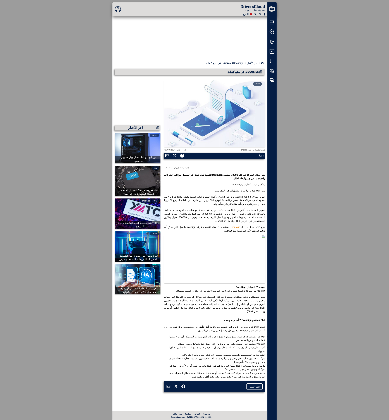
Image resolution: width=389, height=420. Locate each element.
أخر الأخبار (252, 63)
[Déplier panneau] (118, 9)
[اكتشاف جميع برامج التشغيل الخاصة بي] (272, 31)
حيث (181, 414)
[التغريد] (260, 14)
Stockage (146, 201)
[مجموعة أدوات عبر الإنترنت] (272, 70)
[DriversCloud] (272, 9)
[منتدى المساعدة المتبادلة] (272, 80)
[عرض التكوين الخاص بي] (272, 41)
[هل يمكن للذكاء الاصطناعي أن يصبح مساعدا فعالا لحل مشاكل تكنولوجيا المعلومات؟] (137, 279)
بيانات (174, 414)
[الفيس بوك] (264, 14)
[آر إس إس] (255, 14)
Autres (227, 63)
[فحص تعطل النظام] (272, 61)
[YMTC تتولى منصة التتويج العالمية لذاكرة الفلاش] (137, 213)
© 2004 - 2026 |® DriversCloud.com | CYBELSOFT (191, 417)
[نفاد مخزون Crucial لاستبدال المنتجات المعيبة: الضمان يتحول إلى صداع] (137, 180)
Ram (155, 168)
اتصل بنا (188, 414)
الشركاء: (197, 414)
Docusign (235, 227)
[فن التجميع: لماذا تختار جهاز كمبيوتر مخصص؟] (137, 147)
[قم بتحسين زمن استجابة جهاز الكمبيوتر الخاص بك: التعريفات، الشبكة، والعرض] (137, 246)
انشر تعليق (254, 386)
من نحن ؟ (206, 414)
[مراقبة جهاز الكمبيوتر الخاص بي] (272, 51)
